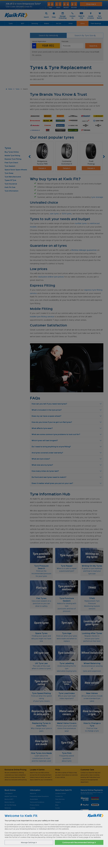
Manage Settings (28, 842)
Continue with (78, 842)
